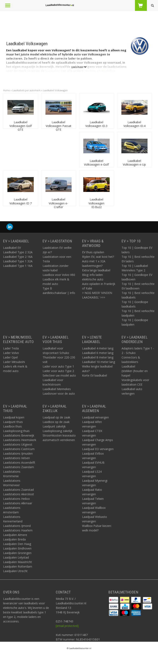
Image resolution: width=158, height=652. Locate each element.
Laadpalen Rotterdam (17, 566)
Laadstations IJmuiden (18, 453)
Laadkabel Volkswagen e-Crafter (58, 203)
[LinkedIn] (9, 227)
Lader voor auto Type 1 (58, 366)
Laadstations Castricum (19, 449)
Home (6, 90)
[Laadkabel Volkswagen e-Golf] (96, 146)
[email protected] (67, 626)
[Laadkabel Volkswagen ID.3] (96, 107)
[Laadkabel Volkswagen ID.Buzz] (96, 184)
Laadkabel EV (12, 248)
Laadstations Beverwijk (18, 435)
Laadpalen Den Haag (17, 544)
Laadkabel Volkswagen (55, 90)
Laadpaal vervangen (95, 417)
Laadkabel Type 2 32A (18, 252)
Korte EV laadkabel (94, 375)
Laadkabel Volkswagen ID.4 (134, 124)
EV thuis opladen (93, 252)
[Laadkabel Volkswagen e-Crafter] (58, 184)
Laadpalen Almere (15, 535)
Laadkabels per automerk (26, 90)
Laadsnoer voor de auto (59, 393)
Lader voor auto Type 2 (58, 371)
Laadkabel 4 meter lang (97, 348)
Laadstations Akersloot (18, 494)
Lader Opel (10, 357)
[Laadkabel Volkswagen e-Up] (134, 146)
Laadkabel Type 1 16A (18, 266)
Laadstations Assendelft (19, 462)
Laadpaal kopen (13, 417)
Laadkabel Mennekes (57, 389)
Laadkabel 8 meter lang (97, 357)
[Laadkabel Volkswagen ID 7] (20, 184)
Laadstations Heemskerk (19, 440)
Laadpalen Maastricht (17, 562)
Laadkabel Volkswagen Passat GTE (58, 125)
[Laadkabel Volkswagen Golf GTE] (20, 107)
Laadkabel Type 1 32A (18, 261)
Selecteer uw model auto (59, 375)
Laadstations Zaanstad (18, 490)
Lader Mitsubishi (14, 362)
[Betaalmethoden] (114, 599)
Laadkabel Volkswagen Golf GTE (20, 125)
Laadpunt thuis (13, 422)
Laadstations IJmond (17, 526)
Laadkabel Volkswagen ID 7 (20, 201)
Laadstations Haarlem (18, 530)
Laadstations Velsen (16, 458)
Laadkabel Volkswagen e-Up (134, 162)
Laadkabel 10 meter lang (98, 362)
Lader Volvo (11, 353)
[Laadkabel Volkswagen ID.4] (134, 107)
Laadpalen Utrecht (15, 571)
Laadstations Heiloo (16, 499)
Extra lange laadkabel (96, 270)
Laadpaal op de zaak (56, 417)
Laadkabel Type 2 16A (18, 257)
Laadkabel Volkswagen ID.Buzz (96, 203)
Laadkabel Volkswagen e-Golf (96, 162)
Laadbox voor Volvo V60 (59, 275)
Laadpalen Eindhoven (17, 548)
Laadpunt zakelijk (54, 426)
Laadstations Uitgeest (17, 444)
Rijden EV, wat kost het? (98, 257)
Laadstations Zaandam (18, 467)
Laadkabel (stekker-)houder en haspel (135, 370)
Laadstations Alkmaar (17, 503)
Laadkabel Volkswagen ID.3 (96, 124)
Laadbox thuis (12, 426)
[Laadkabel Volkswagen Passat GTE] (58, 107)
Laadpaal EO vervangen (98, 449)
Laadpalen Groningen (17, 553)
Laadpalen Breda (14, 539)
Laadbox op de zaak (56, 422)
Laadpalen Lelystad (16, 557)
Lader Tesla (11, 348)
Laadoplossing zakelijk (57, 431)
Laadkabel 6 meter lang (97, 353)
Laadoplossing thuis (16, 431)
